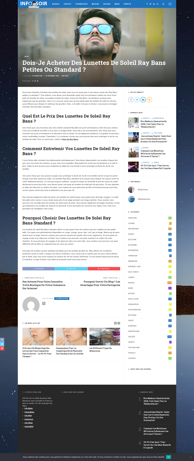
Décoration (149, 229)
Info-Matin (29, 408)
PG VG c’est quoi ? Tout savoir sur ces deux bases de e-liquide (157, 445)
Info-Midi (28, 416)
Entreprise (159, 118)
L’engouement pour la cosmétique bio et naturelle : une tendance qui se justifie (69, 351)
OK (168, 457)
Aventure (149, 218)
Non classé (149, 299)
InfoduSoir (29, 419)
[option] (37, 343)
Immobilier (149, 261)
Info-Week (29, 423)
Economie (149, 245)
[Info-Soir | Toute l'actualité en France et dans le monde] (33, 4)
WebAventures (144, 199)
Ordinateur (149, 304)
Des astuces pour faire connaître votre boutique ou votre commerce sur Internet (43, 285)
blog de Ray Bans (70, 139)
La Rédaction (37, 76)
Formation (149, 256)
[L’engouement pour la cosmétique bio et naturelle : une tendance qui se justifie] (71, 336)
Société (67, 4)
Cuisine (149, 223)
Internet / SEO (149, 266)
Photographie (149, 310)
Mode (117, 4)
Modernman (143, 190)
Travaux (149, 353)
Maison (95, 4)
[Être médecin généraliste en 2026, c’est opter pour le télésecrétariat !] (133, 123)
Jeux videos (149, 272)
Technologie (81, 4)
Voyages (149, 358)
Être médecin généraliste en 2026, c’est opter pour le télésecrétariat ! (154, 124)
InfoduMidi (29, 427)
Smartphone (149, 331)
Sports (127, 4)
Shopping (149, 326)
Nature (149, 293)
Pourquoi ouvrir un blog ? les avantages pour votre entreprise (100, 283)
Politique (158, 133)
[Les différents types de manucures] (104, 336)
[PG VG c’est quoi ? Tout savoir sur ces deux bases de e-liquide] (133, 167)
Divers (146, 147)
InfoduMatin (29, 412)
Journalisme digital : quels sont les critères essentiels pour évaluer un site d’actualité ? (156, 139)
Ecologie (149, 240)
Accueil (56, 4)
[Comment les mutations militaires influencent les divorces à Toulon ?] (133, 152)
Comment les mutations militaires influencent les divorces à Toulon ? (153, 154)
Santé (156, 162)
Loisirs (107, 4)
